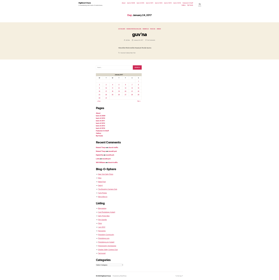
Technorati (101, 253)
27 (125, 94)
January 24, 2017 (138, 40)
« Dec (99, 101)
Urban (159, 28)
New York (133, 53)
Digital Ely (99, 155)
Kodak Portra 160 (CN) (134, 28)
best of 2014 (177, 3)
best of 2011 (149, 3)
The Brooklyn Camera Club (107, 189)
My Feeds (190, 5)
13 (125, 88)
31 (106, 98)
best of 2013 (168, 3)
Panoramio (102, 231)
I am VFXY (101, 227)
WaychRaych (102, 197)
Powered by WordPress (119, 276)
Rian (129, 40)
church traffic (113, 147)
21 (132, 91)
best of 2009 (131, 3)
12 (119, 88)
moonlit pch (112, 151)
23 (99, 94)
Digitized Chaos (84, 3)
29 (138, 94)
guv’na (139, 34)
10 (106, 88)
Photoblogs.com (103, 238)
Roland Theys (101, 147)
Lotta (98, 159)
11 (112, 88)
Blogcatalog (102, 208)
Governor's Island (125, 53)
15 (138, 88)
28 (132, 94)
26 (119, 94)
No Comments (151, 40)
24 (106, 94)
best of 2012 (158, 3)
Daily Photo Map (104, 216)
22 (138, 91)
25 (112, 94)
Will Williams (100, 162)
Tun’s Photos (102, 193)
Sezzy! (100, 185)
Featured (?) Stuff (188, 3)
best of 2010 (140, 3)
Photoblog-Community (106, 235)
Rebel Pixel (102, 182)
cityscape (121, 28)
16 (99, 91)
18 (112, 91)
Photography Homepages (107, 246)
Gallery (183, 5)
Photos (152, 28)
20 (125, 91)
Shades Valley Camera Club (108, 249)
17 (106, 91)
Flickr (100, 223)
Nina (99, 178)
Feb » (139, 101)
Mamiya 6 (146, 28)
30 (99, 98)
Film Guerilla (102, 220)
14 (132, 88)
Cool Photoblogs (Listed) (106, 212)
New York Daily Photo (105, 174)
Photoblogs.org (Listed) (106, 242)
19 (119, 91)
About (123, 3)
